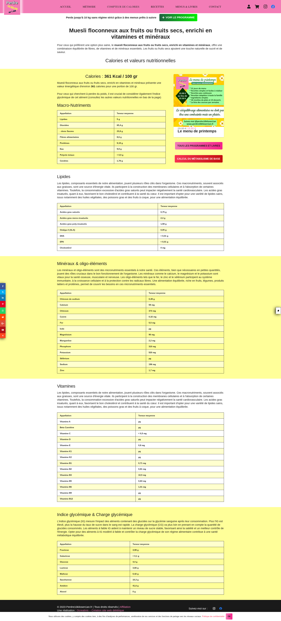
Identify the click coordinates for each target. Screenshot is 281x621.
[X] (3, 291)
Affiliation (125, 606)
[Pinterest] (3, 304)
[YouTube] (3, 330)
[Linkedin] (3, 297)
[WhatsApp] (3, 310)
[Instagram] (265, 6)
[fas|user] (249, 6)
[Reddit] (3, 317)
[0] (257, 6)
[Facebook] (273, 6)
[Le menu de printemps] (200, 75)
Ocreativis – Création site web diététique (100, 610)
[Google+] (3, 323)
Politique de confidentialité (213, 616)
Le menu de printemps (197, 131)
